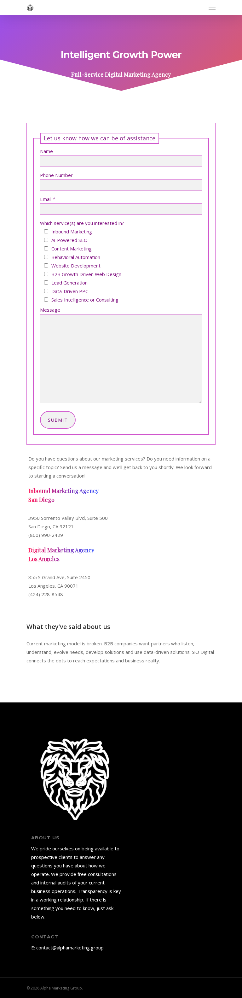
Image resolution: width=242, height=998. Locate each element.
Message (50, 310)
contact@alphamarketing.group (70, 947)
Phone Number (56, 175)
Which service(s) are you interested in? (82, 223)
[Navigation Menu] (212, 7)
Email (47, 199)
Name (46, 151)
